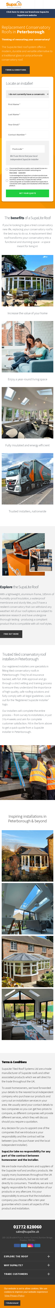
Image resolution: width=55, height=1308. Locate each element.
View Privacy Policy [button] (14, 1296)
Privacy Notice (13, 173)
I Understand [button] (12, 1303)
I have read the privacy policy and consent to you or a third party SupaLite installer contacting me (28, 169)
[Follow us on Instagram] (31, 1245)
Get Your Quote (27, 193)
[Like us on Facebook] (17, 1245)
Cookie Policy (22, 173)
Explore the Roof (16, 1256)
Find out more (11, 634)
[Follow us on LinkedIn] (37, 1245)
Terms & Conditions (15, 70)
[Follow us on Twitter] (24, 1245)
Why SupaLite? (13, 1265)
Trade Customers (16, 1274)
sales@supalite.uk (27, 1232)
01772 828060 (27, 1227)
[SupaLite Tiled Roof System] (14, 4)
